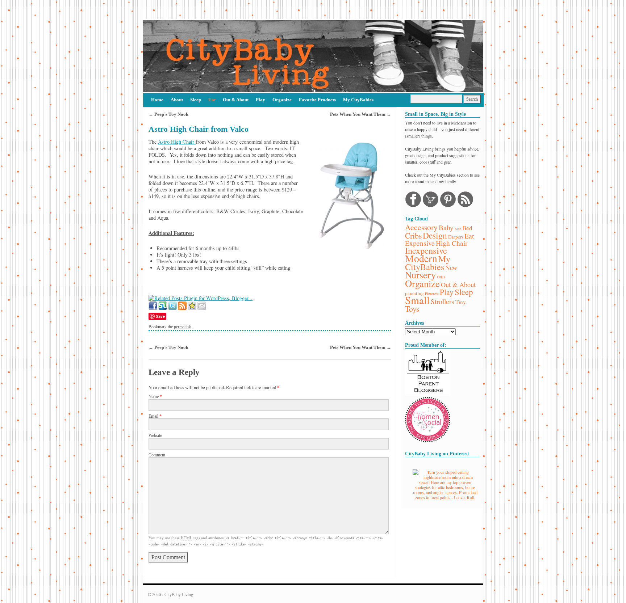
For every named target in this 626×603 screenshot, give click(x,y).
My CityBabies (358, 99)
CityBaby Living (178, 594)
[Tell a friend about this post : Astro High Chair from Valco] (201, 308)
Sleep (195, 99)
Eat (212, 99)
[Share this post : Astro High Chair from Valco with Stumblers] (162, 308)
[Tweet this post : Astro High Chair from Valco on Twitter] (172, 308)
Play (260, 99)
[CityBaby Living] (313, 56)
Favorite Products (317, 99)
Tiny (460, 301)
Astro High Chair (177, 141)
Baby (446, 227)
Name (155, 397)
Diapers (455, 236)
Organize (282, 99)
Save (160, 316)
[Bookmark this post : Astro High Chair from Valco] (192, 308)
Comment (157, 455)
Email (155, 416)
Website (155, 435)
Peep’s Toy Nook (168, 114)
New (451, 267)
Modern (421, 258)
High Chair (451, 243)
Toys (412, 308)
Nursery (420, 274)
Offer (441, 276)
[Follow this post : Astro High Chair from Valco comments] (182, 308)
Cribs (413, 235)
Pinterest (432, 293)
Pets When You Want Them (360, 114)
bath (458, 228)
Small (417, 300)
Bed (467, 228)
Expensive (420, 243)
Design (435, 235)
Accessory (421, 227)
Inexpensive (426, 250)
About (177, 99)
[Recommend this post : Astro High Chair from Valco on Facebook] (153, 308)
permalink (182, 326)
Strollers (442, 301)
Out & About (236, 99)
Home (157, 99)
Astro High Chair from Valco (199, 129)
